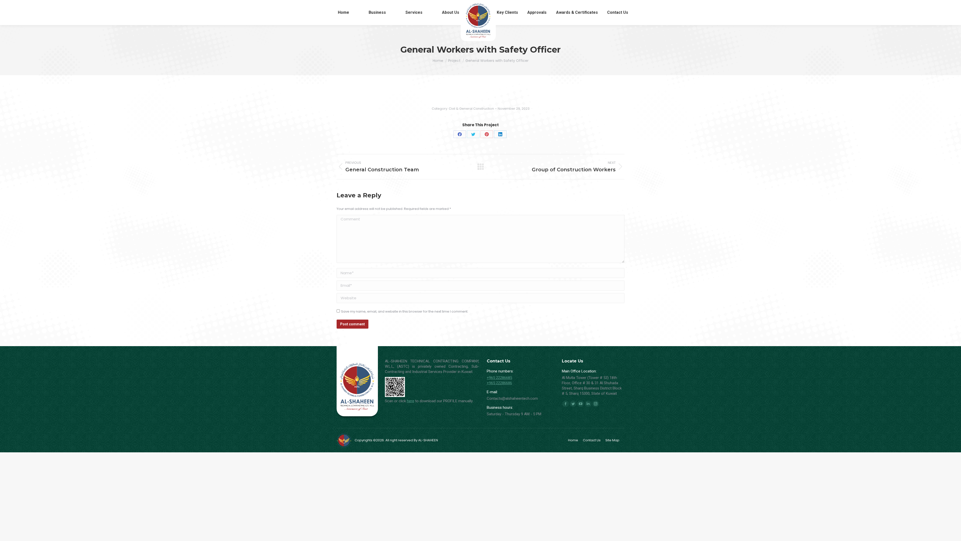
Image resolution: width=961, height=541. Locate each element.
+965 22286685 (499, 377)
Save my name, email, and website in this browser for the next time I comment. (404, 311)
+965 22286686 (499, 383)
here (410, 401)
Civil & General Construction (471, 108)
